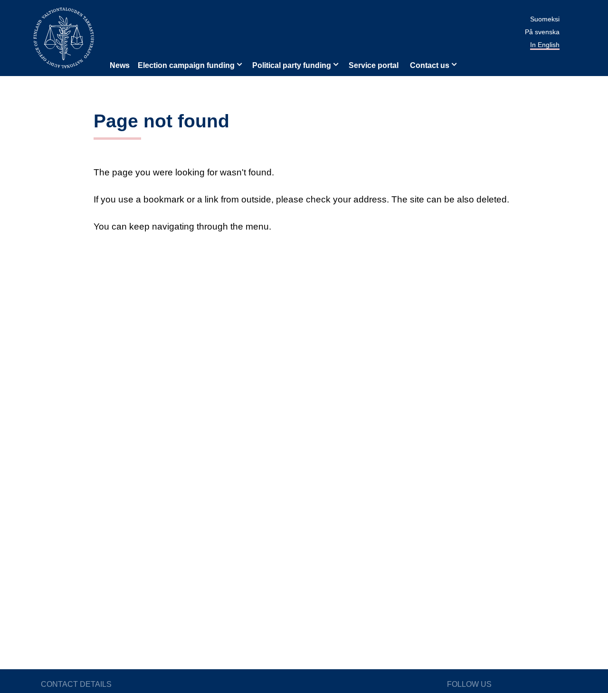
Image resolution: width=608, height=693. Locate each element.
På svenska (542, 32)
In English (545, 44)
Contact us (429, 65)
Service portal (374, 65)
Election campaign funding (186, 65)
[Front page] (63, 37)
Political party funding (291, 65)
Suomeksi (545, 19)
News (120, 65)
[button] (238, 63)
